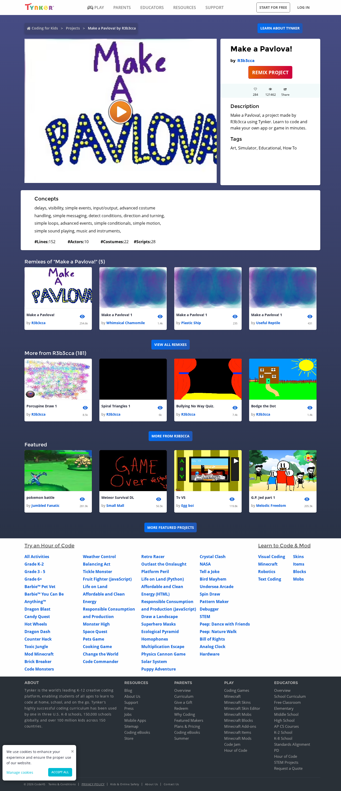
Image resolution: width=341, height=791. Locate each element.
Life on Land (95, 586)
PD (276, 750)
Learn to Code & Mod (284, 546)
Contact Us (171, 784)
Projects (73, 28)
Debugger (209, 609)
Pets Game (93, 639)
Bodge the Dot (263, 406)
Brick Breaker (37, 661)
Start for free (273, 7)
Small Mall (115, 505)
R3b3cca (246, 60)
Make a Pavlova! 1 (116, 314)
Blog (128, 690)
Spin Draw (210, 594)
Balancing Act (96, 564)
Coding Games (236, 690)
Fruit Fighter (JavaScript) (107, 579)
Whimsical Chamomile (125, 322)
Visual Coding (271, 556)
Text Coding (269, 579)
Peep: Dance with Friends (225, 624)
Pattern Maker (214, 601)
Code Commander (100, 661)
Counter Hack (38, 639)
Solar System (154, 661)
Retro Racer (153, 556)
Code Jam (232, 744)
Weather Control (99, 556)
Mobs (298, 579)
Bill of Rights (212, 639)
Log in (303, 7)
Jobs (128, 714)
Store (128, 738)
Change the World (100, 654)
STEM (205, 616)
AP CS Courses (286, 726)
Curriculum (183, 696)
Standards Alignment (292, 744)
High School (284, 720)
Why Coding (184, 714)
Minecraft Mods (237, 738)
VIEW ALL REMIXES (170, 344)
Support (131, 702)
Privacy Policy (93, 784)
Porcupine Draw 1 (41, 406)
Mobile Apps (135, 720)
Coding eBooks (137, 732)
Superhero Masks (158, 624)
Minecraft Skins (237, 702)
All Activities (36, 556)
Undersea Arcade (216, 586)
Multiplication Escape (162, 646)
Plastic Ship (191, 322)
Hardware (209, 654)
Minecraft (268, 564)
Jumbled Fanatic (45, 505)
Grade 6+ (33, 579)
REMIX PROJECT (270, 72)
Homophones (154, 639)
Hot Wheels (35, 624)
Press (129, 708)
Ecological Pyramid (160, 631)
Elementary (284, 708)
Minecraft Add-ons (240, 726)
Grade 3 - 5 (34, 571)
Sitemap (131, 726)
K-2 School (283, 732)
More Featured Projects (170, 527)
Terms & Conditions (62, 784)
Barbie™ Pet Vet (39, 586)
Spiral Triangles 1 (115, 406)
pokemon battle (40, 497)
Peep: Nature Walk (218, 631)
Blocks (299, 571)
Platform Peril (155, 571)
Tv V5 (180, 497)
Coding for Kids (45, 28)
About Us (132, 696)
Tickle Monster (97, 571)
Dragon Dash (37, 631)
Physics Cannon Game (163, 654)
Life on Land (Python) (162, 579)
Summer (181, 738)
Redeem (181, 708)
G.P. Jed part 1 (263, 497)
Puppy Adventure (158, 669)
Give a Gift (183, 702)
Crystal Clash (213, 556)
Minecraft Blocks (238, 720)
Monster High (96, 624)
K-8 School (283, 738)
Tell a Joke (209, 571)
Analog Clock (212, 646)
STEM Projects (286, 762)
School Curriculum (290, 696)
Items (298, 564)
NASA (205, 564)
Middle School (286, 714)
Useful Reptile (268, 322)
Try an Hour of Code (49, 546)
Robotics (266, 571)
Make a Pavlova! (40, 314)
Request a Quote (288, 768)
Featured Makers (188, 720)
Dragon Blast (37, 609)
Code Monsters (39, 669)
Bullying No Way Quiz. (195, 406)
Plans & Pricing (187, 726)
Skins (298, 556)
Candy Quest (37, 616)
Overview (182, 690)
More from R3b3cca (170, 436)
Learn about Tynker (280, 28)
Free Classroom (287, 702)
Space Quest (95, 631)
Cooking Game (97, 646)
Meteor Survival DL (117, 497)
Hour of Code (235, 750)
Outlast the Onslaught (163, 564)
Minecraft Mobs (237, 714)
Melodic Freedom (271, 505)
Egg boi (187, 505)
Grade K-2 (34, 564)
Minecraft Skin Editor (242, 708)
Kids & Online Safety (124, 784)
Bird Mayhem (213, 579)
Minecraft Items (237, 732)
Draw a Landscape (159, 616)
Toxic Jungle (36, 646)
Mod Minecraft (39, 654)
